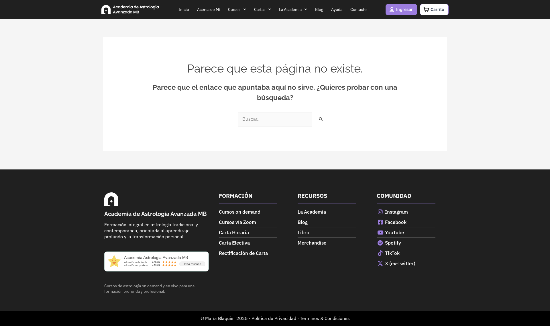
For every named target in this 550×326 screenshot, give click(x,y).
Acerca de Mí (208, 9)
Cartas (260, 9)
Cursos (234, 9)
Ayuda (336, 9)
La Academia (290, 9)
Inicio (183, 9)
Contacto (358, 9)
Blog (319, 9)
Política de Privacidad (274, 318)
